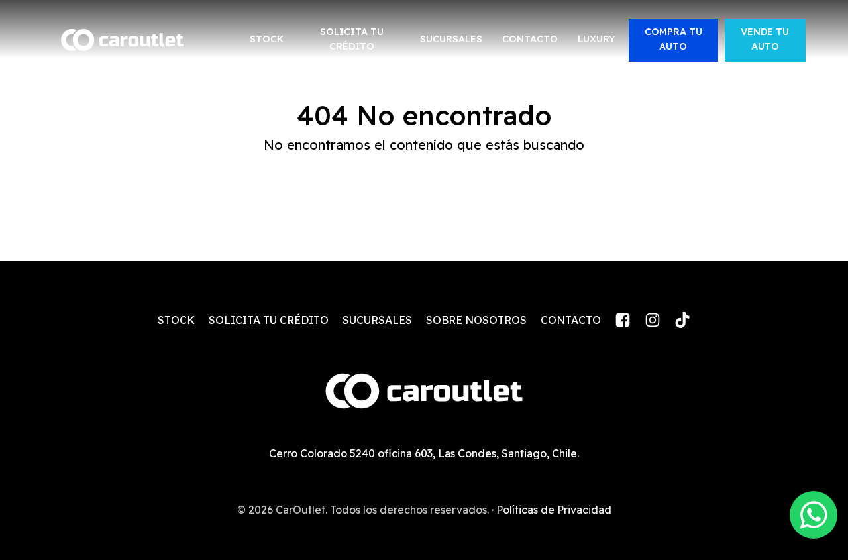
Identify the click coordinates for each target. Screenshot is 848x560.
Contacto (530, 39)
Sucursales (451, 39)
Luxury (596, 39)
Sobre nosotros (476, 320)
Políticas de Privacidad (553, 509)
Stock (267, 39)
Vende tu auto (765, 39)
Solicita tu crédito (352, 39)
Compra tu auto (673, 39)
